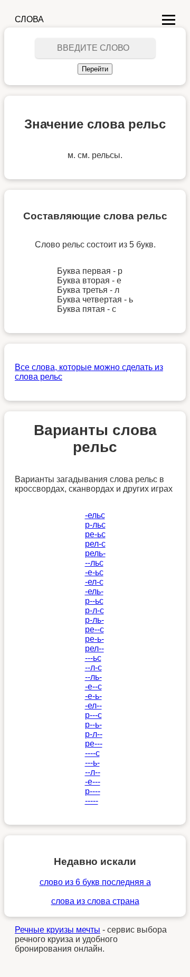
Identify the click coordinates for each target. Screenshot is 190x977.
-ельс (95, 515)
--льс (94, 562)
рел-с (95, 543)
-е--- (92, 781)
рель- (95, 553)
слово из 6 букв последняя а (95, 882)
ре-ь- (94, 638)
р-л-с (94, 610)
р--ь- (93, 724)
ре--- (93, 743)
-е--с (93, 686)
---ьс (93, 657)
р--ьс (94, 600)
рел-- (94, 648)
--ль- (93, 676)
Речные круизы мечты (57, 929)
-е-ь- (93, 696)
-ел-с (94, 581)
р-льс (95, 524)
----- (91, 800)
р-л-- (93, 734)
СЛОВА (29, 19)
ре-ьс (95, 534)
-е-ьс (94, 572)
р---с (93, 715)
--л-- (92, 772)
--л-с (93, 667)
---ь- (92, 762)
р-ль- (94, 619)
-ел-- (93, 705)
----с (92, 753)
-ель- (94, 591)
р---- (92, 791)
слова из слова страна (95, 901)
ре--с (94, 629)
